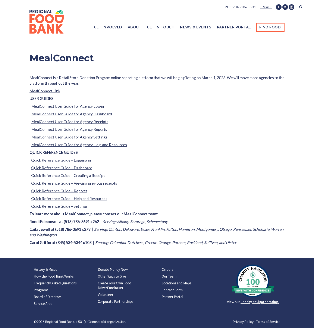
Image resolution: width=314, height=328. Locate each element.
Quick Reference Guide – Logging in (61, 160)
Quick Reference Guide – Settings (59, 206)
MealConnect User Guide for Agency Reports (69, 129)
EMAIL (266, 7)
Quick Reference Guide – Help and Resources (69, 198)
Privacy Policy (243, 321)
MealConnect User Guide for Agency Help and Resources (79, 144)
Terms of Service (268, 321)
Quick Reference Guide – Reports (59, 190)
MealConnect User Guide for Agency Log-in (67, 106)
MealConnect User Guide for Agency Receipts (69, 121)
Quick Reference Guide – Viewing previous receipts (74, 183)
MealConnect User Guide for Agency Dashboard (71, 114)
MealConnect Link (44, 90)
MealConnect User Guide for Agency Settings (69, 137)
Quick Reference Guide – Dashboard (61, 167)
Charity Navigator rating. (260, 302)
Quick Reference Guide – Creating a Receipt (68, 175)
